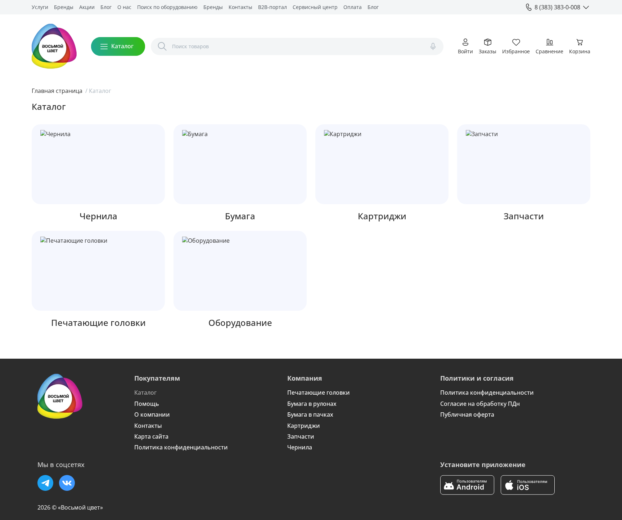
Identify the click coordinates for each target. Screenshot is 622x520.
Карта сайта (151, 436)
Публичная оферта (467, 414)
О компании (152, 414)
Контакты (240, 7)
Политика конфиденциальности (181, 447)
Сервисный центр (315, 7)
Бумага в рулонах (312, 404)
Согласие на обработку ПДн (480, 404)
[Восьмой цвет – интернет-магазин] (54, 46)
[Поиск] (162, 46)
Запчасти (300, 436)
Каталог (145, 392)
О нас (124, 7)
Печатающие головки (318, 392)
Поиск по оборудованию (167, 7)
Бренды (63, 7)
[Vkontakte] (67, 483)
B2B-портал (272, 7)
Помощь (146, 404)
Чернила (299, 447)
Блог (106, 7)
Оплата (352, 7)
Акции (87, 7)
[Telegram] (45, 483)
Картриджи (303, 426)
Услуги (40, 7)
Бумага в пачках (310, 414)
